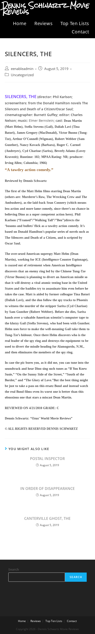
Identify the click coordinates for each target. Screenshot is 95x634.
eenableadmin (22, 69)
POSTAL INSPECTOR (47, 458)
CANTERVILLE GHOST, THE (47, 518)
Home (20, 23)
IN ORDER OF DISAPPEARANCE (47, 488)
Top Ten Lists (74, 23)
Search (13, 569)
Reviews (43, 23)
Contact (80, 32)
